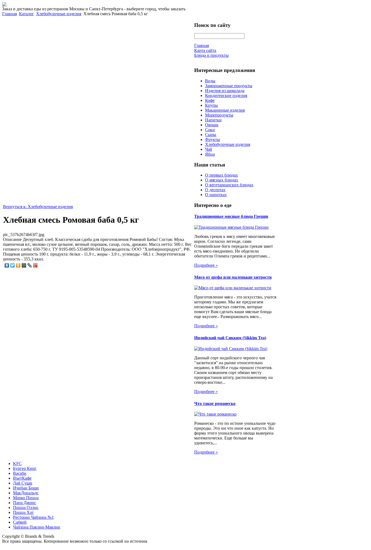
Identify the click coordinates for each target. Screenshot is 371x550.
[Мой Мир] (24, 265)
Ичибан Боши (26, 488)
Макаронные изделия (225, 110)
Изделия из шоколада (224, 90)
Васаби (19, 473)
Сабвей (20, 522)
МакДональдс (26, 493)
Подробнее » (206, 265)
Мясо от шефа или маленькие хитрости (233, 277)
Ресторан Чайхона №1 (33, 517)
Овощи (211, 124)
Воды (210, 80)
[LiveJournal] (30, 265)
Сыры (210, 134)
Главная (9, 13)
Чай (208, 149)
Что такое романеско (214, 403)
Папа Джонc (24, 502)
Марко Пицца (26, 497)
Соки (210, 129)
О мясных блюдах (221, 180)
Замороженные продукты (228, 85)
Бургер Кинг (25, 468)
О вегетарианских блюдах (229, 185)
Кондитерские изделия (226, 95)
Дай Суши (22, 483)
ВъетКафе (22, 478)
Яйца (210, 154)
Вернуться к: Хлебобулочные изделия (38, 206)
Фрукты (212, 139)
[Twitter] (12, 265)
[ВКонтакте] (7, 265)
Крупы (211, 105)
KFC (17, 463)
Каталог (26, 13)
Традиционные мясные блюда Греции (231, 216)
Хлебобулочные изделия (58, 13)
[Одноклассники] (18, 265)
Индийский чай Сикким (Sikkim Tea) (230, 337)
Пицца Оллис (26, 507)
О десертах (215, 189)
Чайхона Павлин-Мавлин (36, 527)
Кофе (210, 100)
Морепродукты (219, 115)
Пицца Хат (23, 512)
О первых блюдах (221, 175)
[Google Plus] (35, 265)
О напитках (216, 194)
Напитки (213, 120)
